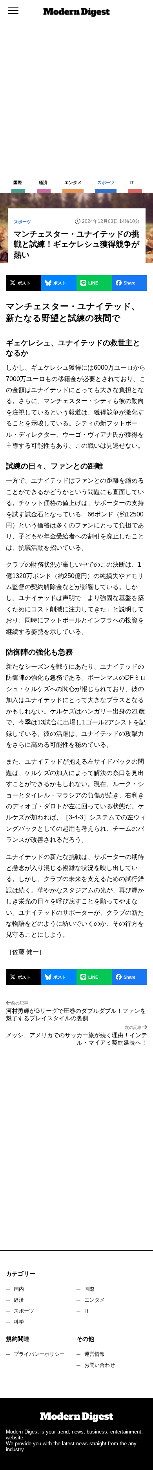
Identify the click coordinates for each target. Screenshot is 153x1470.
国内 (19, 1289)
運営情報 (94, 1354)
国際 (89, 1289)
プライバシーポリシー (39, 1354)
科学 (19, 1322)
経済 (19, 1300)
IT (86, 1311)
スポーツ (24, 1311)
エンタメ (94, 1300)
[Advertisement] (76, 80)
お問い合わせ (99, 1365)
